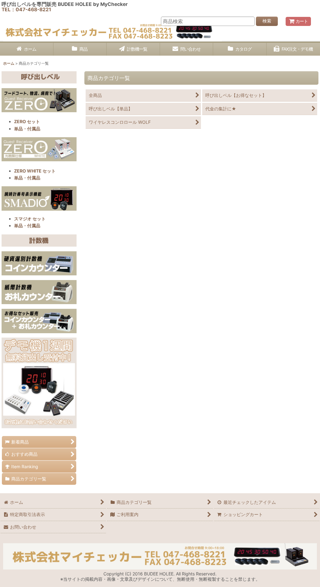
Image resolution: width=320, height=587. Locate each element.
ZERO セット (27, 121)
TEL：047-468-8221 (26, 10)
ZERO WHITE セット (35, 170)
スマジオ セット (30, 218)
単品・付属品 (27, 128)
